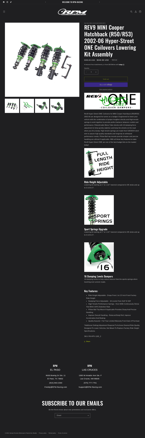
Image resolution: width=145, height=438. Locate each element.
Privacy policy (43, 433)
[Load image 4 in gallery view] (57, 106)
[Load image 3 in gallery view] (42, 106)
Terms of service (62, 433)
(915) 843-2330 (55, 383)
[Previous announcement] (45, 2)
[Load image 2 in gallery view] (27, 106)
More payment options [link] (105, 89)
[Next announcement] (99, 2)
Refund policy (52, 433)
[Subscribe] (88, 415)
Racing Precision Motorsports (18, 433)
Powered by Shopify (31, 433)
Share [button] (88, 341)
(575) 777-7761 (90, 383)
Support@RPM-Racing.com (90, 387)
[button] (4, 11)
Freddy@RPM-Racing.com (55, 387)
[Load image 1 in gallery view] (12, 106)
